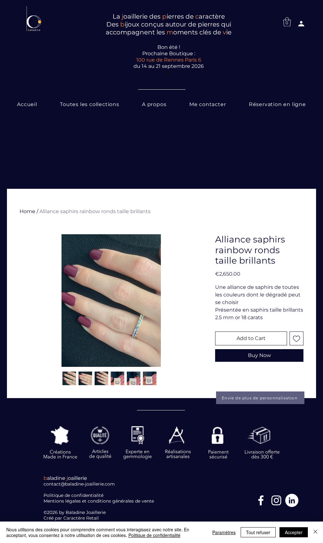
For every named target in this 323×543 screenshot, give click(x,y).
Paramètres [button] (224, 532)
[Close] (315, 532)
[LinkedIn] (291, 500)
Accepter (293, 532)
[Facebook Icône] (260, 500)
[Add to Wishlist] (296, 338)
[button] (287, 22)
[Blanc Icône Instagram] (276, 500)
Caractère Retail (81, 518)
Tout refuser (258, 532)
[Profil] (301, 23)
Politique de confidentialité (154, 535)
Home (27, 211)
